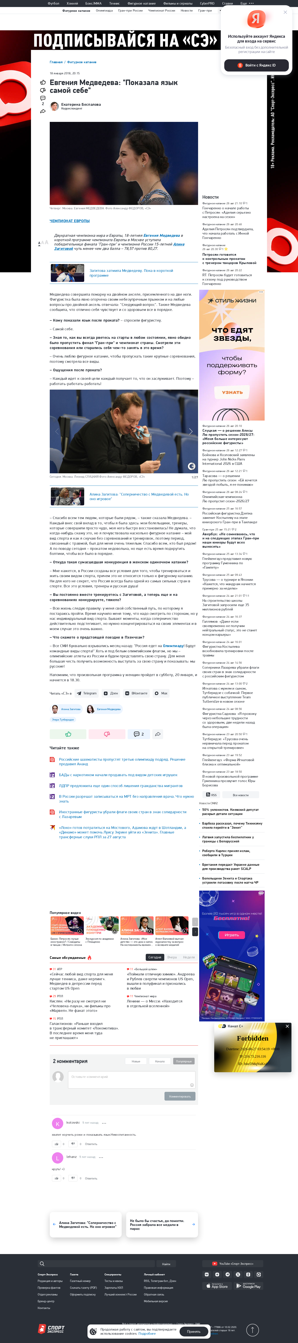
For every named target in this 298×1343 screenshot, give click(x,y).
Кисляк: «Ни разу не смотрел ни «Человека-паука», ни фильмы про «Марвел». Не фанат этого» (80, 1006)
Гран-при (205, 10)
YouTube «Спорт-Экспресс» (236, 1263)
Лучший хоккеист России (120, 1294)
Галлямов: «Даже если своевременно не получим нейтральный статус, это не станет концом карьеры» (229, 628)
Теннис (114, 3)
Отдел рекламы (48, 1294)
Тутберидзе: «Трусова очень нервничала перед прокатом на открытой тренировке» (225, 743)
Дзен (114, 693)
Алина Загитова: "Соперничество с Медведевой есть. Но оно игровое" (139, 496)
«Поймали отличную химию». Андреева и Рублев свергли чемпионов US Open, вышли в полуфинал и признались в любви (161, 981)
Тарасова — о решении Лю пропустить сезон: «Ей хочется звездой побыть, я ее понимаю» (229, 480)
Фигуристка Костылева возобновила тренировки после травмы (227, 650)
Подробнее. (212, 1333)
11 (131, 969)
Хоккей (72, 3)
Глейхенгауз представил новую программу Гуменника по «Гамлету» (227, 562)
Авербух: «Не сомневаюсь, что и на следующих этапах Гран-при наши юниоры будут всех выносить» (230, 540)
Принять (193, 1331)
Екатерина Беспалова (81, 104)
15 (54, 1018)
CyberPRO (207, 3)
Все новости (240, 795)
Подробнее (147, 1333)
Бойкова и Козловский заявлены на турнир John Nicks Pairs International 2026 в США (228, 459)
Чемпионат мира (145, 996)
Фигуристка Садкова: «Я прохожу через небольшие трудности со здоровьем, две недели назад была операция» (229, 720)
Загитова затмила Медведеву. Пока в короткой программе (131, 273)
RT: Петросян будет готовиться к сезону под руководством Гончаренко (227, 279)
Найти (166, 1264)
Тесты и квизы (113, 1281)
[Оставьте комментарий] (131, 1076)
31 (54, 969)
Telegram (89, 693)
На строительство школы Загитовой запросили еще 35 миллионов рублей (225, 604)
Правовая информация (158, 1287)
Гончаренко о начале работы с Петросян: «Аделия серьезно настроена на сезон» (226, 212)
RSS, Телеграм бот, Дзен (160, 1281)
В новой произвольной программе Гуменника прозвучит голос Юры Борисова (230, 780)
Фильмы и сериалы (177, 3)
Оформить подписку (83, 1294)
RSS (214, 795)
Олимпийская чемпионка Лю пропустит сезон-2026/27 (225, 498)
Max (164, 693)
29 (54, 996)
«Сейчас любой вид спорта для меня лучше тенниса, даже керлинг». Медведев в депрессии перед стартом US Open (81, 981)
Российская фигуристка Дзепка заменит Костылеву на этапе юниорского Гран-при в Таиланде (229, 517)
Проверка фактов (49, 1287)
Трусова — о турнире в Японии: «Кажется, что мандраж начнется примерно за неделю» (229, 583)
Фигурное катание (142, 3)
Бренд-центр (46, 1301)
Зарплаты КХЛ (113, 1287)
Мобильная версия (156, 1301)
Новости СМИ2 (208, 803)
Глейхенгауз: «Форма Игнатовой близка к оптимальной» (228, 762)
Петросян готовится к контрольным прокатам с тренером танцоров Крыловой (229, 258)
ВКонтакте (139, 693)
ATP (59, 969)
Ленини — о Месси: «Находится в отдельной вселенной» (155, 1003)
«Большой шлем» (145, 969)
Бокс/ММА (94, 3)
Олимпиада (104, 10)
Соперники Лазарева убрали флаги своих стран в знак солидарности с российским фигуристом (230, 671)
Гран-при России (130, 10)
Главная (57, 62)
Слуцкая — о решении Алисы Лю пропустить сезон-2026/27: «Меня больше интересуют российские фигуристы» (228, 436)
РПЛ (60, 996)
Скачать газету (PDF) (83, 1287)
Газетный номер (80, 1281)
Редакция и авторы (50, 1281)
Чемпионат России (161, 10)
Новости (187, 10)
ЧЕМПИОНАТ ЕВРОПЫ (70, 220)
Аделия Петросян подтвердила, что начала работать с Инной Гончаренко (227, 233)
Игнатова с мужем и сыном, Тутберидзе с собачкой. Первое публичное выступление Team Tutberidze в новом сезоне (227, 695)
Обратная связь (154, 1294)
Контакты (44, 1308)
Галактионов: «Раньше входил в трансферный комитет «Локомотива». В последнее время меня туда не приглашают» (84, 1030)
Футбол (53, 3)
